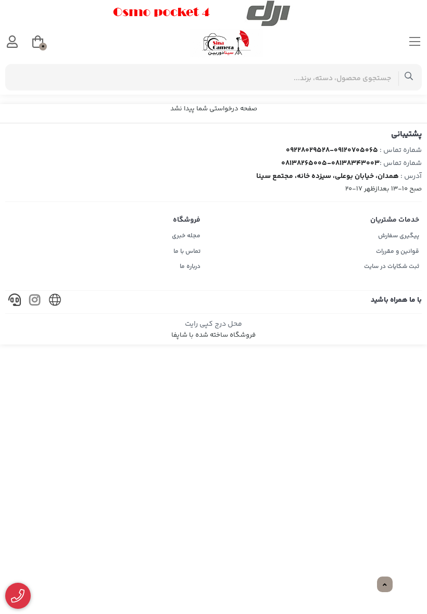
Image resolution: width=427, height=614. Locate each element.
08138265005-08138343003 (330, 163)
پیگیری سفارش (398, 236)
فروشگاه (186, 220)
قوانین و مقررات (397, 252)
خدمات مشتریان (394, 220)
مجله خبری (186, 236)
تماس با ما (186, 252)
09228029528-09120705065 (332, 150)
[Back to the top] (384, 585)
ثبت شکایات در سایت (391, 267)
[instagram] (35, 302)
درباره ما (190, 267)
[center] (409, 77)
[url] (55, 302)
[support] (14, 302)
